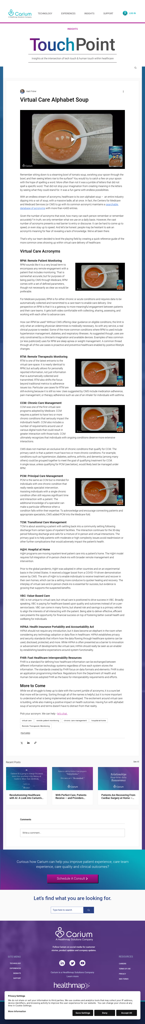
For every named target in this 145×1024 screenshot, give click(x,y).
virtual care (27, 720)
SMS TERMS (123, 979)
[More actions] (123, 91)
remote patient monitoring (47, 720)
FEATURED (25, 733)
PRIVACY (122, 974)
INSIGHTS (17, 973)
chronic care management (75, 720)
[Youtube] (82, 963)
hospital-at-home (98, 720)
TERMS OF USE (125, 969)
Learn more (73, 976)
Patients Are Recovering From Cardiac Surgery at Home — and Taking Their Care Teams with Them (118, 796)
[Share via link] (35, 742)
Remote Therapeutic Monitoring (36, 726)
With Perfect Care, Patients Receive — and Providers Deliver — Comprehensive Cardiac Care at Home (71, 796)
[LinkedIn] (62, 963)
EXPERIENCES (15, 968)
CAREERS (122, 964)
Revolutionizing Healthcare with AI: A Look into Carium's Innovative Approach (25, 796)
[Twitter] (72, 963)
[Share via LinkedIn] (28, 742)
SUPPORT (17, 978)
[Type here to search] (88, 910)
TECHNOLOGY (15, 963)
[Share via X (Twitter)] (21, 742)
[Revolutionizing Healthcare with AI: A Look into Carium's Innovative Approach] (26, 778)
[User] (125, 13)
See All (136, 762)
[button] (135, 67)
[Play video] (72, 139)
